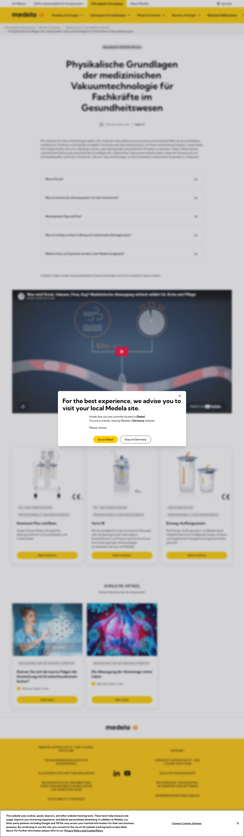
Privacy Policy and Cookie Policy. (83, 830)
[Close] (238, 823)
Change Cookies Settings (187, 823)
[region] (122, 823)
